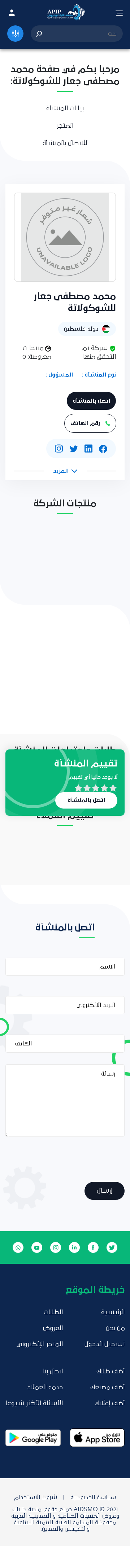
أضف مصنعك (107, 1387)
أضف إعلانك (110, 1403)
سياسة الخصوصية (93, 1497)
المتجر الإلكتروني (40, 1344)
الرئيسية (113, 1312)
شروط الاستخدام (35, 1497)
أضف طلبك (110, 1371)
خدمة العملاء (45, 1387)
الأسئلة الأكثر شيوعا (34, 1403)
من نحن (115, 1328)
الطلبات (53, 1312)
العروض (53, 1328)
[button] (65, 470)
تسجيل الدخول (104, 1344)
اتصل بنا (53, 1371)
